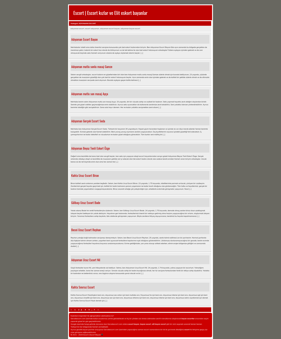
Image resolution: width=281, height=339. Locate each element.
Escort (85, 335)
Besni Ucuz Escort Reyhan (86, 229)
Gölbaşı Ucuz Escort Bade (85, 202)
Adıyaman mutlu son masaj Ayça (89, 93)
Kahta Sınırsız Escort (83, 287)
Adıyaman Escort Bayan (84, 39)
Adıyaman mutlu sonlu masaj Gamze (91, 66)
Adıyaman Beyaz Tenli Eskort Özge (90, 148)
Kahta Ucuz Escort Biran (85, 175)
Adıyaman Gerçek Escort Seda (88, 121)
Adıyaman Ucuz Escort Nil (85, 259)
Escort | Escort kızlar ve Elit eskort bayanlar (110, 12)
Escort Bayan (95, 335)
